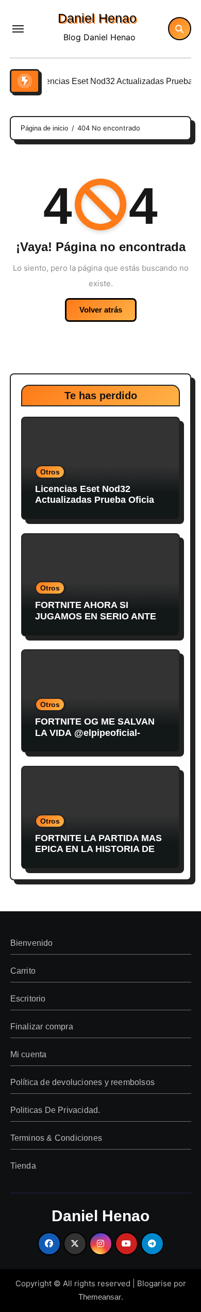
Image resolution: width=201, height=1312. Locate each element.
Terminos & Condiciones (56, 1138)
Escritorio (27, 998)
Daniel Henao (97, 18)
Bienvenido (31, 943)
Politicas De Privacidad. (55, 1110)
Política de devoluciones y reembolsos (82, 1082)
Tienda (23, 1165)
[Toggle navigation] (18, 29)
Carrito (22, 970)
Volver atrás (100, 309)
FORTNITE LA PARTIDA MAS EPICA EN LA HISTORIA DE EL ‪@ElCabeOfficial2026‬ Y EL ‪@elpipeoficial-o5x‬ (98, 855)
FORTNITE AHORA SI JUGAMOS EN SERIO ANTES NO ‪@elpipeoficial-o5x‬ (98, 616)
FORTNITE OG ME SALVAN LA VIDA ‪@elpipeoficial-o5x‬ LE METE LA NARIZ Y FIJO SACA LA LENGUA (95, 738)
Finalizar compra (41, 1026)
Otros (50, 472)
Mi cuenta (28, 1054)
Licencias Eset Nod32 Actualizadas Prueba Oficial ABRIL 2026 (96, 500)
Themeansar (99, 1296)
